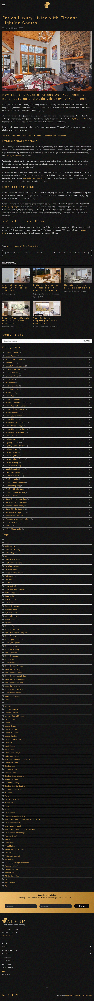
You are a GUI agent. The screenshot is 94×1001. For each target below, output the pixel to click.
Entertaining (10, 596)
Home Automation (13, 399)
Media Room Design (14, 466)
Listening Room (11, 719)
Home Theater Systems (15, 432)
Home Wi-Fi (10, 436)
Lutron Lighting (8, 294)
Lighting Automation (14, 439)
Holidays (8, 623)
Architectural (10, 546)
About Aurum (11, 356)
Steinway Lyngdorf (12, 856)
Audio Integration (12, 553)
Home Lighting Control (15, 409)
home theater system (13, 686)
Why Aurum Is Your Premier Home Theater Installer (68, 253)
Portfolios (9, 960)
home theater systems (13, 693)
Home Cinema (10, 636)
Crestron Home (12, 352)
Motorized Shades (13, 472)
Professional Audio (12, 799)
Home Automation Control (16, 406)
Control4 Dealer (12, 372)
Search (86, 341)
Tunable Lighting (11, 869)
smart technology (49, 898)
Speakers (8, 852)
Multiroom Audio (11, 763)
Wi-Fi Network (10, 882)
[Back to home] (47, 4)
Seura (7, 809)
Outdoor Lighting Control (16, 489)
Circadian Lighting (12, 566)
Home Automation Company (17, 402)
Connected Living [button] (10, 950)
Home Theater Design (14, 426)
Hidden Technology (12, 606)
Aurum (7, 556)
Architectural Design (14, 359)
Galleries (6, 953)
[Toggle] (90, 353)
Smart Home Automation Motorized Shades (22, 819)
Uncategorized (12, 522)
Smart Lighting (11, 836)
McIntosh (8, 743)
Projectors (9, 803)
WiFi (6, 886)
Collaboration (10, 576)
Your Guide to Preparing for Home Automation (45, 320)
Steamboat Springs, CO (15, 512)
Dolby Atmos (10, 593)
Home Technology (12, 656)
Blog (4, 971)
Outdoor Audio (12, 479)
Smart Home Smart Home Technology (20, 829)
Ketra (7, 699)
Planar (7, 796)
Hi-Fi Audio (10, 382)
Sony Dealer (9, 842)
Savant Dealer (8, 327)
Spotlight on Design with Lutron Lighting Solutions (15, 287)
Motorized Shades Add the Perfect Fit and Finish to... (25, 253)
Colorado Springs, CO (14, 369)
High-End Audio (12, 389)
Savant (7, 806)
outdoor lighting (11, 779)
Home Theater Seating (14, 683)
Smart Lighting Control (15, 509)
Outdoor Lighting (13, 486)
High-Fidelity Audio (12, 619)
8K (6, 539)
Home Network (11, 646)
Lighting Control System (30, 246)
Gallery (7, 957)
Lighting (8, 706)
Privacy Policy (87, 995)
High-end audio (11, 613)
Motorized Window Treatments (17, 759)
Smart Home (13, 246)
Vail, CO (9, 526)
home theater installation (15, 679)
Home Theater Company (16, 422)
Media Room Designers (15, 469)
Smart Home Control (13, 822)
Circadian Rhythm (12, 569)
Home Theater (11, 419)
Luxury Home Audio (13, 739)
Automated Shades (12, 559)
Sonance (8, 839)
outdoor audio (10, 773)
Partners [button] (6, 964)
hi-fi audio (9, 603)
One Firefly (68, 995)
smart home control (13, 826)
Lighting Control (12, 442)
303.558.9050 (7, 935)
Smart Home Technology (15, 832)
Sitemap (77, 995)
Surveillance (9, 859)
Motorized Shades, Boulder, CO (76, 291)
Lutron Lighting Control (15, 459)
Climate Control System (15, 366)
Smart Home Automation (16, 499)
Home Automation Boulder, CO (45, 327)
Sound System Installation (15, 849)
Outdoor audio (11, 766)
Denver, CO (10, 379)
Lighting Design (12, 449)
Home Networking (13, 412)
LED (6, 703)
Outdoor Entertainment (15, 482)
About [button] (5, 946)
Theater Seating (11, 866)
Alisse (7, 543)
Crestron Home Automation (16, 589)
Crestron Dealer (12, 376)
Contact (6, 975)
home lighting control (13, 643)
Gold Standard (10, 599)
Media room (9, 749)
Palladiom (8, 793)
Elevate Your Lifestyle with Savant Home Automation (16, 320)
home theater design (13, 669)
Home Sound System (14, 416)
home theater (10, 663)
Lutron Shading (12, 462)
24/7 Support (8, 967)
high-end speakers (12, 616)
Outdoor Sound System (15, 492)
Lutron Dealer (11, 452)
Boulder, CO (10, 362)
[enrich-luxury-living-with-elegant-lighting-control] (47, 61)
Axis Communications (13, 563)
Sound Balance (10, 846)
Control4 (8, 579)
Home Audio (11, 392)
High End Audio (12, 386)
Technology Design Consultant (18, 519)
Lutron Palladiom (11, 733)
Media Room (10, 746)
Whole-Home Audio (12, 876)
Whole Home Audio (14, 529)
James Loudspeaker (12, 696)
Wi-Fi (7, 879)
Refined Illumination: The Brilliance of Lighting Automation (46, 287)
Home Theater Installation (16, 429)
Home (4, 943)
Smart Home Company (15, 506)
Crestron (8, 583)
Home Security (11, 653)
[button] (3, 4)
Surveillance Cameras (15, 516)
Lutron (7, 723)
